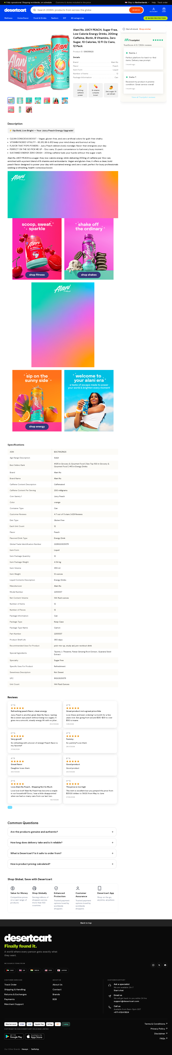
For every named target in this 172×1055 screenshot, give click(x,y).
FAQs (164, 1038)
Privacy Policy (159, 1028)
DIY (64, 18)
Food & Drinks (40, 18)
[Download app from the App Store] (34, 1036)
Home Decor (23, 18)
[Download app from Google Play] (13, 1036)
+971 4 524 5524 (121, 1012)
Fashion (54, 18)
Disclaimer (161, 1033)
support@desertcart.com (126, 1001)
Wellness (8, 18)
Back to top (86, 923)
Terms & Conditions (156, 1023)
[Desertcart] (15, 10)
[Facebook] (165, 965)
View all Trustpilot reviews (143, 97)
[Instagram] (153, 965)
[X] (159, 965)
